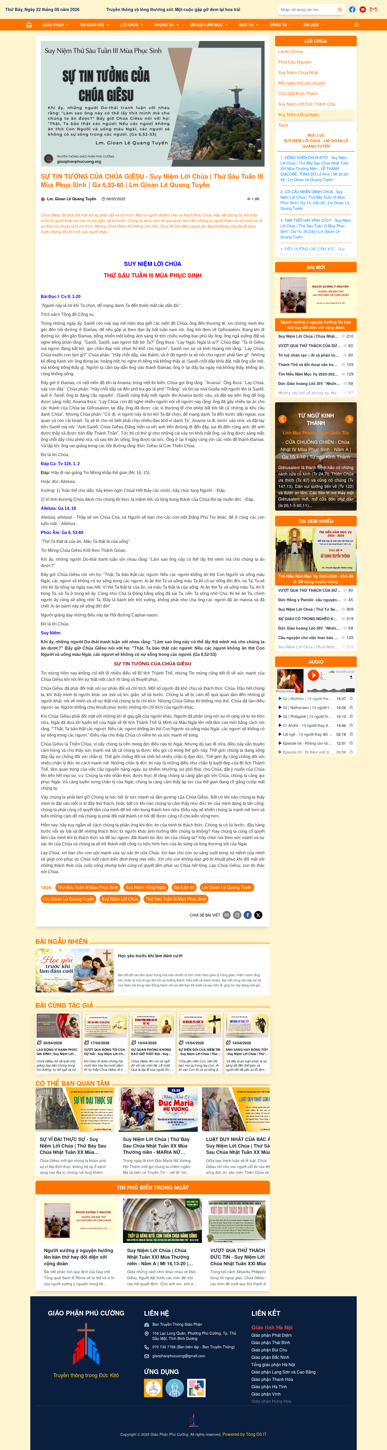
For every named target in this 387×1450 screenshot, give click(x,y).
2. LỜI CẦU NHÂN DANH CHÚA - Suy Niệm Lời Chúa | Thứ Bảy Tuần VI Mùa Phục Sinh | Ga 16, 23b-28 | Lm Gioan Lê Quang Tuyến (314, 200)
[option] (316, 723)
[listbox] (316, 763)
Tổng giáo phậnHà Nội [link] (273, 1364)
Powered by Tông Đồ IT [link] (244, 1434)
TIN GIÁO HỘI (92, 24)
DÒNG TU (278, 24)
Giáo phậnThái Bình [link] (270, 1342)
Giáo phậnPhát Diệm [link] (271, 1335)
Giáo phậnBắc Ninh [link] (270, 1357)
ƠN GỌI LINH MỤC (206, 24)
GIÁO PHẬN (53, 24)
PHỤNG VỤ (164, 24)
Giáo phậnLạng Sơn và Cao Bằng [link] (283, 1372)
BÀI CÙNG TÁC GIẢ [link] (64, 1005)
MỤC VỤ (246, 24)
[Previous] (282, 419)
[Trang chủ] (29, 25)
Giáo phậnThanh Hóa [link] (272, 1379)
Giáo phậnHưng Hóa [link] (271, 1401)
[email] (226, 915)
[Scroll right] (264, 1131)
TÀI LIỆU (311, 24)
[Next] (349, 419)
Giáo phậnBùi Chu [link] (269, 1350)
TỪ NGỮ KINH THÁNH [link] (316, 419)
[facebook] (248, 915)
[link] (58, 1043)
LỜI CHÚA (129, 24)
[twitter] (258, 915)
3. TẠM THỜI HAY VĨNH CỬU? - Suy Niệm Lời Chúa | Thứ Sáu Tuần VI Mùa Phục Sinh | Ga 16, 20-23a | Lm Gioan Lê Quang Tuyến (315, 228)
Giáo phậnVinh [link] (266, 1394)
